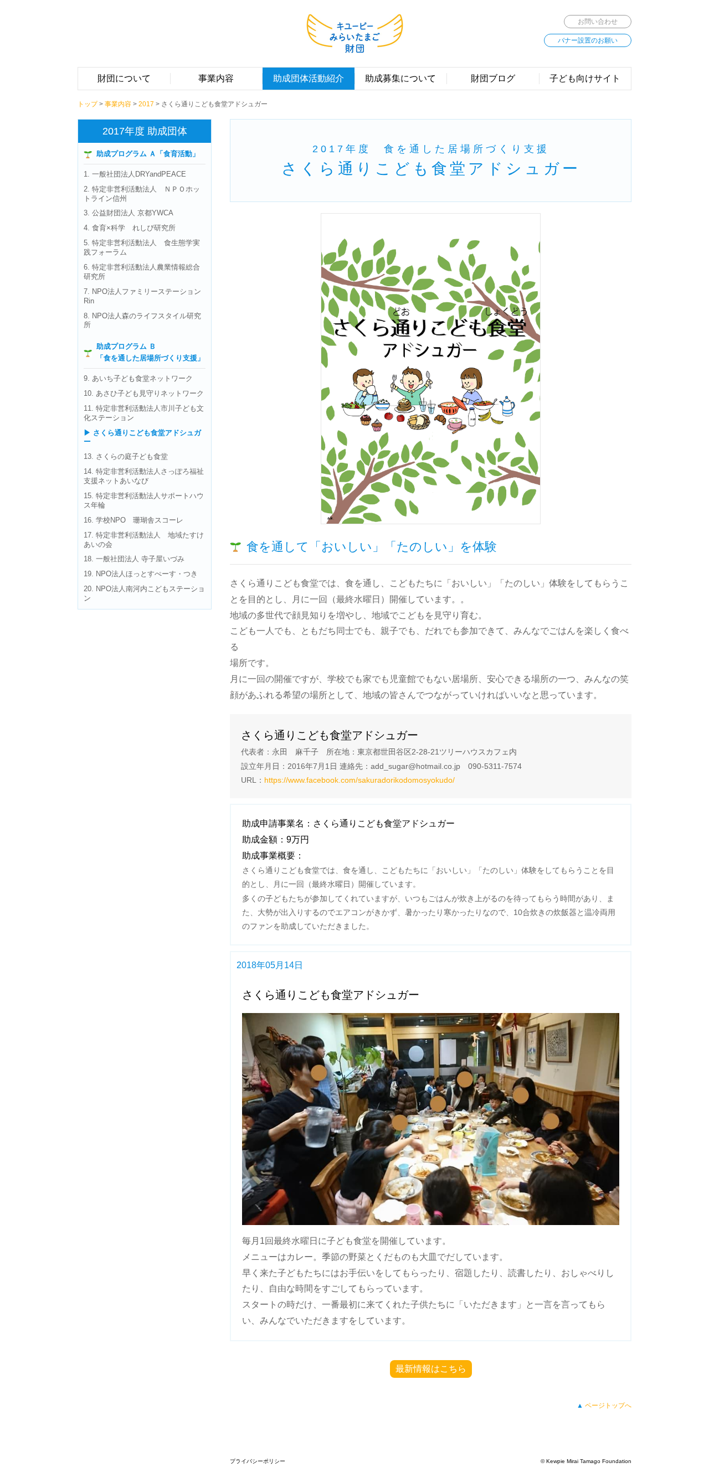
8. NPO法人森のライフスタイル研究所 (142, 320)
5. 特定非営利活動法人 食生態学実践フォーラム (142, 247)
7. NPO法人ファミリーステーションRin (142, 296)
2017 (146, 104)
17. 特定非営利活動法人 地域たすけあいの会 (144, 540)
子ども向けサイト (584, 78)
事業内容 (216, 78)
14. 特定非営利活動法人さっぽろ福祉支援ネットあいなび (144, 476)
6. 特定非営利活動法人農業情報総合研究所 (142, 272)
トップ (87, 104)
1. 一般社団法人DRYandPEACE (135, 174)
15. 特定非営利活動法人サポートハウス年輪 (144, 500)
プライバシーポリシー (257, 1461)
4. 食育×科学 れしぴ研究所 (130, 228)
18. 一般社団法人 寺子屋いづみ (134, 559)
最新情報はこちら (430, 1368)
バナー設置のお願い (588, 40)
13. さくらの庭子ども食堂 (126, 456)
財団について (124, 78)
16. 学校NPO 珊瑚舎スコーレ (133, 520)
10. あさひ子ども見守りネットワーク (144, 393)
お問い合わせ (598, 21)
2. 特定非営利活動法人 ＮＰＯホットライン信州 (142, 194)
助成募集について (400, 78)
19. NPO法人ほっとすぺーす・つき (141, 574)
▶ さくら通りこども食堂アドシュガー (142, 437)
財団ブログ (493, 78)
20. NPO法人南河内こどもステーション (144, 593)
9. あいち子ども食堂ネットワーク (138, 378)
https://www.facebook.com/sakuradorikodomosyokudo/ (359, 780)
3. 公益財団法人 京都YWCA (128, 213)
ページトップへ (608, 1405)
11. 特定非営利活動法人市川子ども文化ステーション (144, 413)
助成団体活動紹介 (308, 78)
